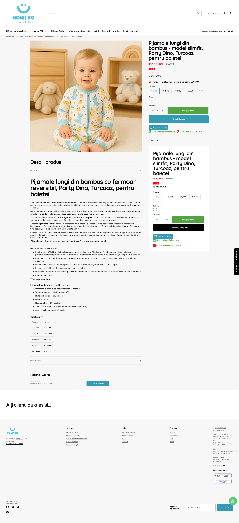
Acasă (8, 36)
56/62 (155, 92)
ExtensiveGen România (14, 444)
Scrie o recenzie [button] (98, 384)
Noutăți (172, 432)
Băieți (172, 442)
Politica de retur (72, 442)
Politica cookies (128, 435)
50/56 (17, 36)
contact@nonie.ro (215, 31)
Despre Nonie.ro (72, 432)
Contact (125, 442)
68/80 (179, 92)
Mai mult (202, 91)
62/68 (167, 92)
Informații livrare (128, 432)
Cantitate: (152, 105)
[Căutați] (198, 13)
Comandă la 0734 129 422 (191, 131)
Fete (171, 439)
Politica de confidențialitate (76, 439)
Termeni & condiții (73, 435)
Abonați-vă (225, 508)
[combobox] (123, 13)
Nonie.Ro (19, 439)
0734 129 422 (228, 31)
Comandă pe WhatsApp (163, 131)
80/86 (192, 92)
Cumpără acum (179, 119)
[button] (224, 13)
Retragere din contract (236, 261)
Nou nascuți (174, 435)
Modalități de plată (73, 445)
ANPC (124, 439)
